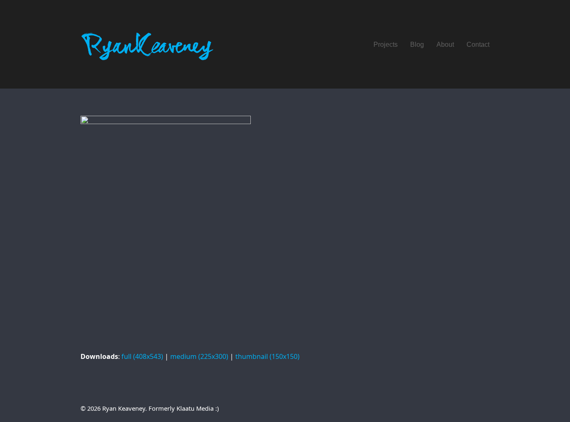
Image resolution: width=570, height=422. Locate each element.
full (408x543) (142, 356)
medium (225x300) (199, 356)
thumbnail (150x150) (267, 356)
